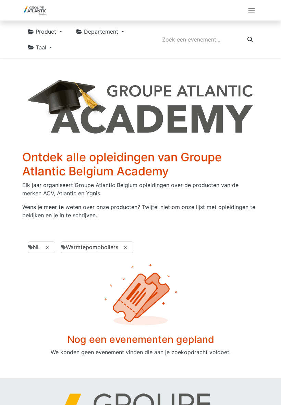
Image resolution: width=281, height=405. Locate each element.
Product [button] (46, 31)
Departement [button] (101, 31)
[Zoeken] (250, 39)
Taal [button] (41, 47)
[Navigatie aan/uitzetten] (251, 10)
